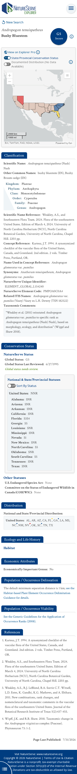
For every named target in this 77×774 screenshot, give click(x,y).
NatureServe (33, 758)
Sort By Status (26, 386)
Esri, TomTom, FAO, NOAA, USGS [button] (22, 143)
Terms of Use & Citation (58, 758)
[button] (10, 75)
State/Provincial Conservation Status (34, 58)
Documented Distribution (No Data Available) (33, 64)
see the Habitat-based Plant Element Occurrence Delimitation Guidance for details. (39, 593)
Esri (70, 143)
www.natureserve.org (49, 754)
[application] (38, 107)
